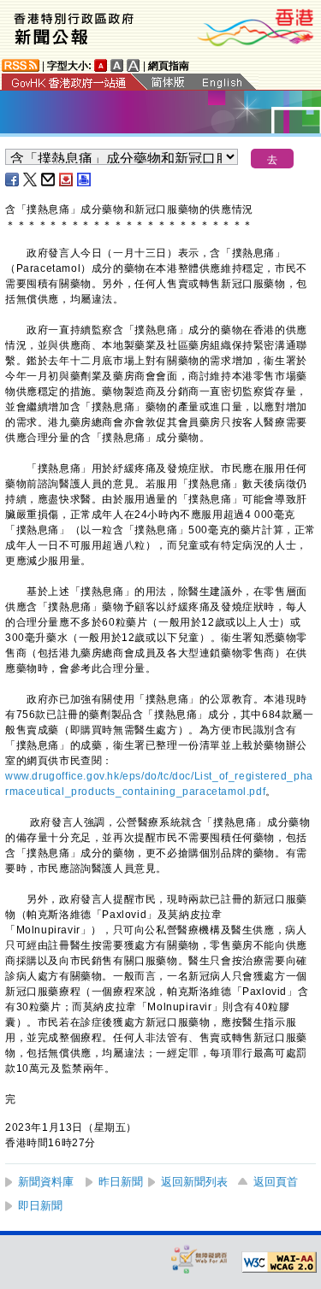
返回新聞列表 (194, 1181)
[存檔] (66, 179)
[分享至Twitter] (31, 179)
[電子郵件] (48, 179)
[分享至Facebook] (13, 179)
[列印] (84, 179)
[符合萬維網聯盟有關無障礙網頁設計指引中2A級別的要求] (279, 1262)
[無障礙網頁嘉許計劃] (199, 1259)
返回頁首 (275, 1181)
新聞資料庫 (46, 1181)
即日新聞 (40, 1205)
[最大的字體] (133, 65)
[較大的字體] (117, 65)
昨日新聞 (120, 1181)
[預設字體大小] (101, 65)
